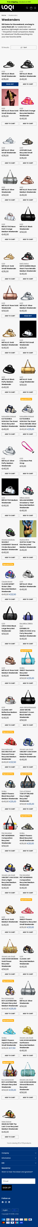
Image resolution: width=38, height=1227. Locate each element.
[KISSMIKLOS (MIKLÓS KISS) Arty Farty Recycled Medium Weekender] (28, 612)
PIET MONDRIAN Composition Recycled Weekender (8, 839)
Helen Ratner (6, 1122)
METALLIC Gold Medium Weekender (10, 343)
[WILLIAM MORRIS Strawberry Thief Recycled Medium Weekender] (28, 486)
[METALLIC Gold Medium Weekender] (10, 329)
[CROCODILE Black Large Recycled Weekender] (10, 612)
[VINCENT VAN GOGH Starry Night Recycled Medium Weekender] (10, 864)
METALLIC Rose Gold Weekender (10, 306)
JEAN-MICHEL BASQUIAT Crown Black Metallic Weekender (27, 713)
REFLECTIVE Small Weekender (27, 343)
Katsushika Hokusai (9, 416)
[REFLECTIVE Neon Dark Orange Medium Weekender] (10, 213)
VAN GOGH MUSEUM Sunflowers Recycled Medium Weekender (28, 1044)
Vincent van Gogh (26, 749)
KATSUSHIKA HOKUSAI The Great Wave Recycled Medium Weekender (10, 422)
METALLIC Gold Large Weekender (27, 380)
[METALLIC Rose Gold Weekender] (10, 292)
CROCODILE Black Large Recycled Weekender (9, 628)
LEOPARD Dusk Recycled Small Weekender (26, 152)
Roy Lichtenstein (8, 998)
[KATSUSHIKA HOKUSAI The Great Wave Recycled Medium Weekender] (10, 405)
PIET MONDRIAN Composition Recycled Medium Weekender (27, 881)
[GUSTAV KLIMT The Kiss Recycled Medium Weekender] (28, 528)
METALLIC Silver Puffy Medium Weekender (8, 463)
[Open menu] (35, 8)
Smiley (22, 668)
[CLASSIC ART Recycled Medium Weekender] (28, 945)
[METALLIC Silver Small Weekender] (10, 136)
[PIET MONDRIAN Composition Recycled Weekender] (10, 822)
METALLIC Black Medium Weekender (28, 75)
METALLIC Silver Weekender (8, 190)
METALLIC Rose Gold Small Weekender (10, 112)
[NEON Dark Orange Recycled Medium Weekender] (28, 97)
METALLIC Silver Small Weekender (9, 151)
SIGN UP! (7, 1187)
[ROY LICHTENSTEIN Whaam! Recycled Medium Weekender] (10, 987)
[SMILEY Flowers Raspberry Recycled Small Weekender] (28, 906)
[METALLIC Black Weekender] (28, 213)
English (5, 1210)
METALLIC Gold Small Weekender (9, 267)
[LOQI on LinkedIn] (9, 1202)
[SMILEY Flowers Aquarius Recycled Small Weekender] (10, 1026)
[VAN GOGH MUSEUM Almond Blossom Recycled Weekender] (28, 1068)
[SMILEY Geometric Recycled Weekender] (28, 657)
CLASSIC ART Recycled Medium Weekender (27, 961)
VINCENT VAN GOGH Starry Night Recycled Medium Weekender (10, 881)
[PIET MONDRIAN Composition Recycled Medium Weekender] (28, 864)
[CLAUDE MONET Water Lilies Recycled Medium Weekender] (10, 570)
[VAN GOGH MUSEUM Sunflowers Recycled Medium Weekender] (28, 1026)
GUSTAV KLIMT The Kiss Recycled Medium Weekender (28, 544)
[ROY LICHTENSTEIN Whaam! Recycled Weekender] (10, 1068)
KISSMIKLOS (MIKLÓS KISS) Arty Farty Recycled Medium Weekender (28, 632)
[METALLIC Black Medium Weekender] (28, 60)
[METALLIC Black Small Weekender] (10, 60)
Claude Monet (7, 581)
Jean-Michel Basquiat (28, 707)
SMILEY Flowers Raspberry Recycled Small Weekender (28, 922)
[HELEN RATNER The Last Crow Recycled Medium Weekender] (10, 1110)
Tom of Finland (25, 791)
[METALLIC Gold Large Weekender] (28, 366)
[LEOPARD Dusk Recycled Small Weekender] (28, 136)
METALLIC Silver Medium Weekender (28, 306)
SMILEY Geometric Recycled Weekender (27, 672)
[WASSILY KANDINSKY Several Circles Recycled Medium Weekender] (10, 528)
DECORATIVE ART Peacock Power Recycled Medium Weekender (9, 755)
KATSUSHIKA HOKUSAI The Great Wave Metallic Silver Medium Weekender (28, 422)
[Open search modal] (27, 8)
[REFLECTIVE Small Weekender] (28, 329)
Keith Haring (24, 263)
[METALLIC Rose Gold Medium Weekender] (28, 176)
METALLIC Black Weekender (26, 227)
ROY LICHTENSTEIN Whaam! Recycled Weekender (9, 1084)
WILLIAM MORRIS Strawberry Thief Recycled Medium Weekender (27, 504)
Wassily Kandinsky (8, 540)
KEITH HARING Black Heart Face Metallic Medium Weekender (28, 268)
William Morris (25, 498)
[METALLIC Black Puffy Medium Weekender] (10, 366)
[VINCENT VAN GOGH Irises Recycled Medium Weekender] (28, 738)
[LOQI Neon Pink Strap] (28, 447)
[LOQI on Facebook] (2, 1202)
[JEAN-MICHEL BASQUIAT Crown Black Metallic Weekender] (28, 696)
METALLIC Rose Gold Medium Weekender (28, 190)
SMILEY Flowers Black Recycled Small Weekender (27, 838)
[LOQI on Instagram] (6, 1202)
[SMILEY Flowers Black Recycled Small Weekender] (28, 822)
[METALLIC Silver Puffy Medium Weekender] (10, 447)
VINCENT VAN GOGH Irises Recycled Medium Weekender (28, 754)
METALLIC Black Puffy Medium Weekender (8, 382)
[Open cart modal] (31, 8)
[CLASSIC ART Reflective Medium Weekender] (10, 696)
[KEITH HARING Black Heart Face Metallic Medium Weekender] (28, 252)
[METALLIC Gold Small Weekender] (10, 252)
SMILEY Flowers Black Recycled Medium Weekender (10, 796)
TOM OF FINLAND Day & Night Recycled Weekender (26, 797)
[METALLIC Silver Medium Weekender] (28, 292)
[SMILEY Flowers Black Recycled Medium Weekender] (10, 780)
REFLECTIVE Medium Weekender (10, 501)
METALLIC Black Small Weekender (9, 75)
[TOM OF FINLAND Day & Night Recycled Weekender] (28, 780)
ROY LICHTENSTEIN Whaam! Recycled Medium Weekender (10, 1003)
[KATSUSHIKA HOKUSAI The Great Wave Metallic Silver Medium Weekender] (28, 405)
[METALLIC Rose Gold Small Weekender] (10, 97)
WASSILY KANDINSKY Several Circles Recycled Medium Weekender (10, 546)
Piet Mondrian (7, 833)
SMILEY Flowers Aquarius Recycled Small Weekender (9, 1042)
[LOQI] (8, 7)
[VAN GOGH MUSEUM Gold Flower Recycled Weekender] (10, 945)
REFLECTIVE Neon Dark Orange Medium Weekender (10, 229)
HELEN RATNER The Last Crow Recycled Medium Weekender (10, 1126)
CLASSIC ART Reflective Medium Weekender (9, 712)
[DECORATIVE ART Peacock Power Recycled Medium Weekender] (10, 738)
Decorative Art (7, 749)
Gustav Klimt (24, 540)
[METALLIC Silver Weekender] (10, 176)
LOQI (3, 71)
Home (4, 15)
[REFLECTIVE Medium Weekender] (10, 486)
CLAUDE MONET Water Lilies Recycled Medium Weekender (9, 588)
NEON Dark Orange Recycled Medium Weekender (27, 113)
